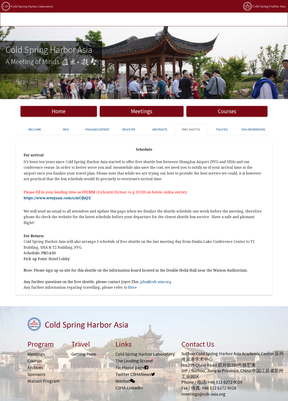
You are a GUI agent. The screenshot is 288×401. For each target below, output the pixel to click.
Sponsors (36, 374)
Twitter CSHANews (133, 374)
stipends (176, 20)
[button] (21, 62)
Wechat (122, 381)
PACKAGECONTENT (97, 129)
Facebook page (129, 367)
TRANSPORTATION (99, 20)
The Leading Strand (134, 360)
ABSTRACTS (159, 129)
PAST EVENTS (126, 20)
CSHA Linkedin (129, 387)
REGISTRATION (72, 20)
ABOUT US (212, 20)
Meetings (141, 111)
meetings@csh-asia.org (203, 394)
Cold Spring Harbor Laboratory (145, 354)
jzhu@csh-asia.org (155, 281)
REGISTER (128, 129)
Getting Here (83, 354)
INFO (66, 129)
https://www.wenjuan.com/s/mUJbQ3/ (57, 197)
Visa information (253, 129)
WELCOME (34, 129)
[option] (144, 62)
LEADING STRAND (153, 20)
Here (132, 287)
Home (58, 111)
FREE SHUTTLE (191, 129)
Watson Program (43, 381)
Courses (227, 111)
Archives (35, 367)
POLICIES (194, 20)
